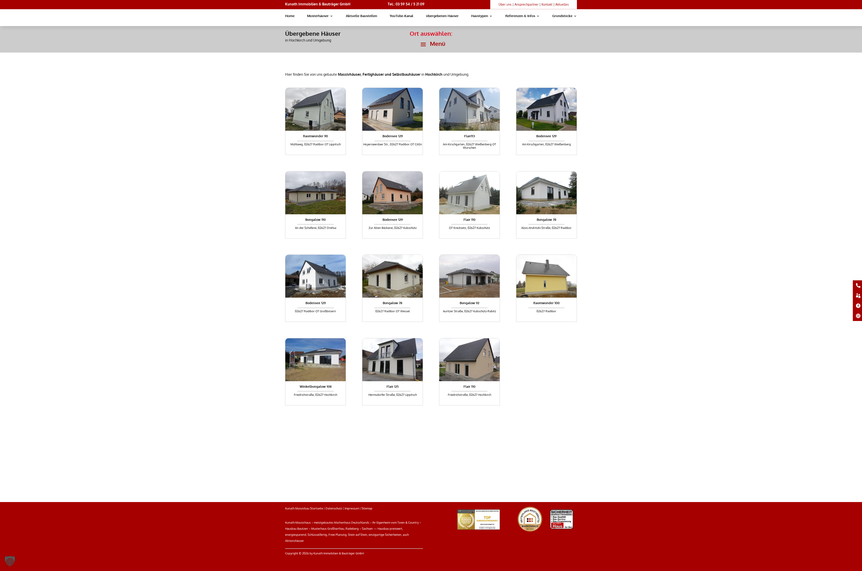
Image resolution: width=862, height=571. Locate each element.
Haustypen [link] (479, 16)
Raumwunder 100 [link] (546, 303)
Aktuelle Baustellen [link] (361, 16)
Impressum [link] (352, 508)
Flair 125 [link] (393, 386)
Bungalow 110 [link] (315, 219)
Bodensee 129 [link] (393, 136)
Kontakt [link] (546, 4)
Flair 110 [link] (469, 219)
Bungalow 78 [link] (546, 219)
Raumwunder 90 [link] (315, 136)
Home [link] (290, 16)
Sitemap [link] (366, 508)
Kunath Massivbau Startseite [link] (304, 508)
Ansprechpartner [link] (527, 4)
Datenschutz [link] (333, 508)
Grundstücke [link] (562, 16)
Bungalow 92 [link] (469, 303)
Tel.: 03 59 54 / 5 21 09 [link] (406, 4)
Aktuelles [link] (562, 4)
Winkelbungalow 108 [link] (316, 386)
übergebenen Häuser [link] (442, 16)
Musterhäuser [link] (318, 16)
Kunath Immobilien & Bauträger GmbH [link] (317, 4)
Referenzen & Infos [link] (520, 16)
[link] (315, 109)
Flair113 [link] (469, 136)
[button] (431, 44)
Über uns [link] (505, 4)
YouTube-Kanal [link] (401, 16)
